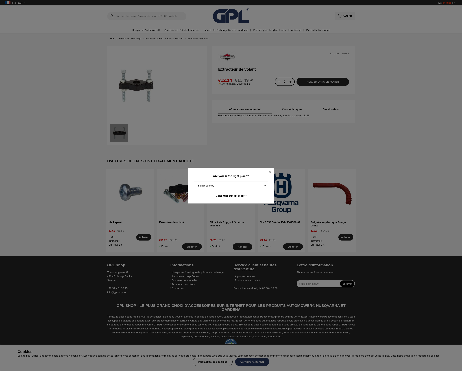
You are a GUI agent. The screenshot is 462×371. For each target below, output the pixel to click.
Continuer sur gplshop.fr (231, 195)
